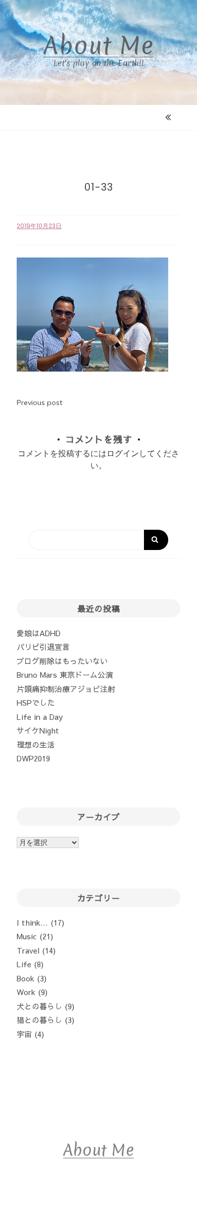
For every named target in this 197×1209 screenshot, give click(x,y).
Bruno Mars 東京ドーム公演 (65, 674)
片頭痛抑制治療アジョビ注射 (66, 688)
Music (27, 936)
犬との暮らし (39, 1006)
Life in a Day (40, 716)
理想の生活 (36, 744)
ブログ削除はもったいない (62, 660)
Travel (28, 950)
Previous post (39, 402)
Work (26, 991)
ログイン (123, 453)
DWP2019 (33, 758)
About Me (98, 45)
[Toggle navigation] (100, 117)
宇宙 (24, 1034)
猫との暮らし (39, 1019)
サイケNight (38, 730)
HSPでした (36, 702)
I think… (32, 922)
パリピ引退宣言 (43, 646)
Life (24, 964)
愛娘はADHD (39, 633)
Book (25, 978)
